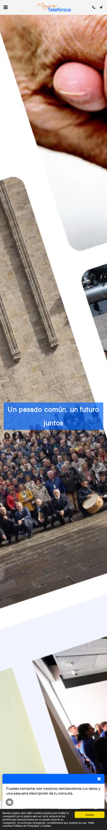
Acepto (90, 814)
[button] (5, 7)
